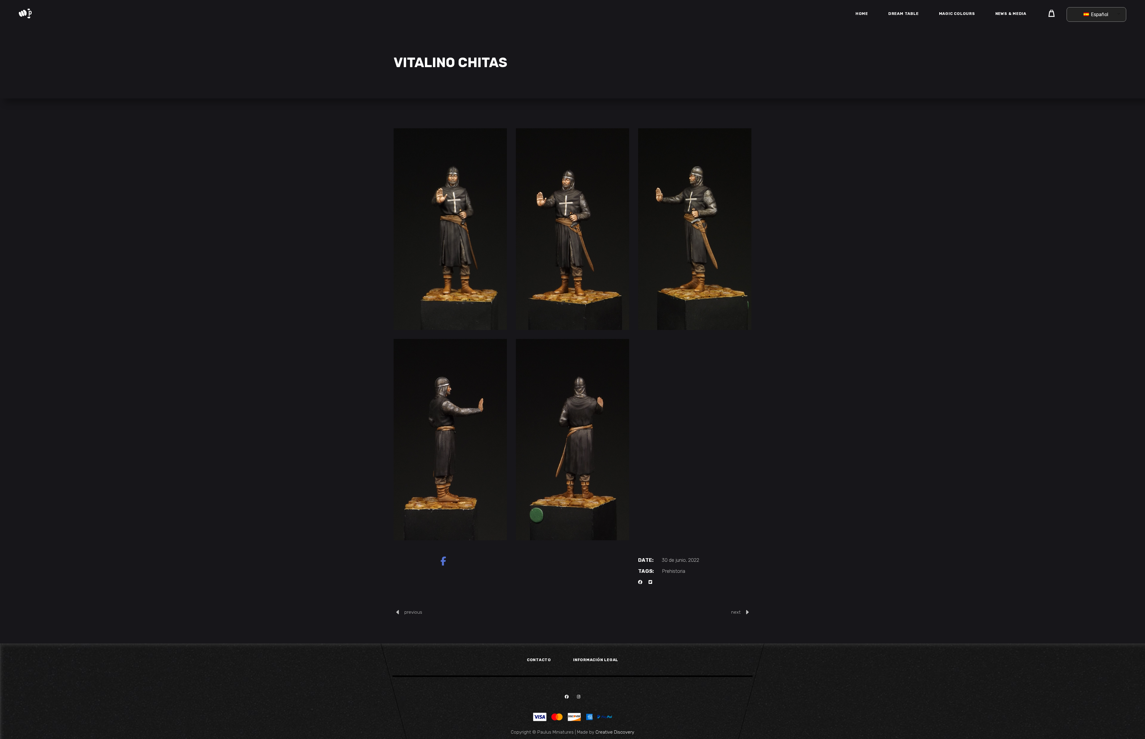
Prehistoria (673, 571)
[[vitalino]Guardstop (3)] (572, 229)
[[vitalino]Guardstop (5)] (450, 440)
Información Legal (595, 660)
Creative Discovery (614, 732)
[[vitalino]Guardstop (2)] (450, 229)
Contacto (539, 660)
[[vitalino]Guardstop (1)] (572, 440)
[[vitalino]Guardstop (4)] (694, 229)
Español (1099, 14)
